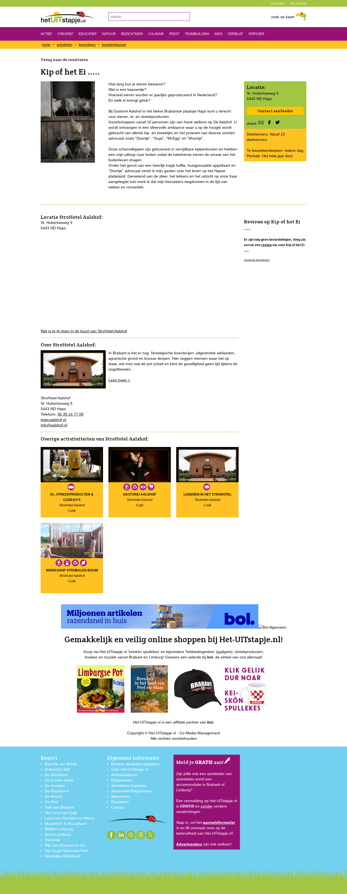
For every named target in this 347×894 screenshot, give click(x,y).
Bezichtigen (132, 34)
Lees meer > (119, 380)
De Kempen (55, 785)
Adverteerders (189, 844)
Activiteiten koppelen (128, 785)
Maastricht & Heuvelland (65, 823)
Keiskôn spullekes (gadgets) (135, 764)
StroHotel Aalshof (80, 217)
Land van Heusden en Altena (69, 818)
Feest (174, 34)
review (266, 245)
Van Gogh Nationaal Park (66, 850)
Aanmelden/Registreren (131, 791)
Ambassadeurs (124, 775)
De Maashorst (57, 791)
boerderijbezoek (114, 45)
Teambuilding (197, 34)
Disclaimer (120, 802)
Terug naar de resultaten (64, 59)
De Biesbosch (56, 775)
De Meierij (53, 796)
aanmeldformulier (219, 822)
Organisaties (122, 780)
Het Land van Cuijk (61, 813)
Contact (117, 807)
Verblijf (235, 34)
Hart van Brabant (59, 807)
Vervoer (256, 34)
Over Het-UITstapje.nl (129, 769)
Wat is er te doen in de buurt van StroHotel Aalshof (84, 331)
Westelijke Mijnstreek (63, 856)
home (46, 45)
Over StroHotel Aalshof (68, 345)
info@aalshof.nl (54, 425)
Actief (46, 34)
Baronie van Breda (61, 764)
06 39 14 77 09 (70, 414)
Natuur (109, 34)
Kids (218, 34)
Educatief (88, 34)
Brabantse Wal (57, 769)
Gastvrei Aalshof (139, 494)
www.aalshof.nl (53, 419)
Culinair (156, 34)
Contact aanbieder (275, 110)
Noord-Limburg (58, 834)
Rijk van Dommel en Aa (65, 845)
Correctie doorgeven (256, 259)
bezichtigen (87, 45)
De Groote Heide (59, 780)
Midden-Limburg (59, 829)
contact (278, 3)
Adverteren (120, 796)
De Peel (51, 802)
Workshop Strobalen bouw (72, 570)
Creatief (65, 34)
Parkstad (52, 840)
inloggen (298, 3)
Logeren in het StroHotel (208, 494)
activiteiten (64, 45)
